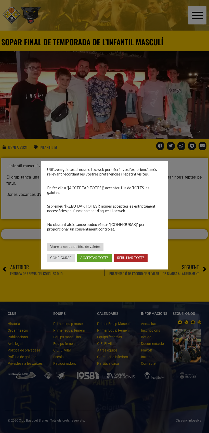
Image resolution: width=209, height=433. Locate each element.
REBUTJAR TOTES (131, 258)
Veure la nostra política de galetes (75, 247)
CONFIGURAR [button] (61, 258)
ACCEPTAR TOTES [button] (94, 258)
